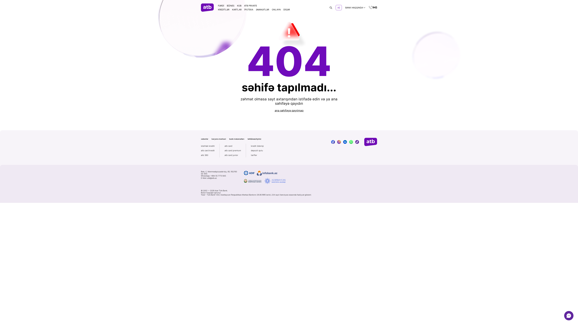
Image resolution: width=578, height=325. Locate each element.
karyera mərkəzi (219, 139)
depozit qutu (257, 150)
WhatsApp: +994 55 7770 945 (213, 176)
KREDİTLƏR (223, 9)
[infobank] (267, 173)
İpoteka (248, 9)
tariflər (254, 155)
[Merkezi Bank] (252, 181)
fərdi (221, 5)
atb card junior (231, 155)
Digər (286, 9)
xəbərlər (204, 139)
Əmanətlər (262, 9)
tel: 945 (204, 174)
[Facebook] (333, 142)
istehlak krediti (208, 146)
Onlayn (276, 9)
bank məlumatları (236, 139)
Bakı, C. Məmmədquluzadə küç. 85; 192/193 (219, 172)
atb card (228, 146)
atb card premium (233, 150)
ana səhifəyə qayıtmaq (289, 110)
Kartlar (237, 9)
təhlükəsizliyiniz (254, 139)
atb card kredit (208, 150)
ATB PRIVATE (250, 5)
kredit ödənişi (257, 146)
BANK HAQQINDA (354, 7)
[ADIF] (249, 173)
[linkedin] (345, 142)
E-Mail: (209, 178)
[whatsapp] (351, 142)
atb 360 (204, 155)
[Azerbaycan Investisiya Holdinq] (274, 181)
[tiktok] (357, 142)
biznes (230, 5)
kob (239, 5)
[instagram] (339, 142)
